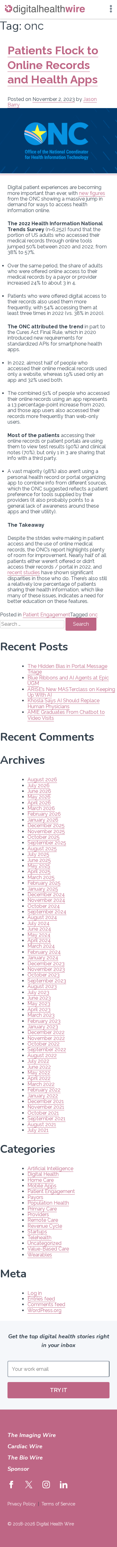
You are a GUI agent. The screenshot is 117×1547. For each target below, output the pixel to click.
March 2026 (41, 808)
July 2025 (38, 854)
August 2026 (42, 780)
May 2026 (39, 797)
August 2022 (42, 1055)
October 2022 (43, 1044)
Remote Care (42, 1220)
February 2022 (44, 1090)
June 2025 (39, 860)
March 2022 (41, 1084)
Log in (34, 1293)
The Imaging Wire (31, 1435)
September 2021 (46, 1119)
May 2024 (39, 935)
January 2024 (42, 958)
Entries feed (41, 1299)
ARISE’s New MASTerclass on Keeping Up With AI (71, 692)
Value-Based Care (48, 1249)
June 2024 (39, 929)
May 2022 (38, 1073)
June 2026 (39, 791)
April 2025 (39, 871)
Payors (35, 1197)
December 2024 (46, 895)
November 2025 (46, 831)
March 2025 (41, 877)
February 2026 (44, 814)
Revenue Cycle (44, 1226)
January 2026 (42, 820)
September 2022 (46, 1049)
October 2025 (43, 837)
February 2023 (44, 1021)
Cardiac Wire (24, 1446)
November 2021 (45, 1107)
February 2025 (44, 883)
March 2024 (41, 946)
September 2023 (46, 981)
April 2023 (39, 1009)
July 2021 (38, 1130)
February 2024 (44, 952)
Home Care (40, 1180)
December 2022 (46, 1032)
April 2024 (39, 940)
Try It (58, 1390)
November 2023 (46, 969)
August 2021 (41, 1124)
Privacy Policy (21, 1503)
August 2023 (42, 986)
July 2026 (38, 785)
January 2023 (42, 1027)
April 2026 (39, 803)
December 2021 (45, 1101)
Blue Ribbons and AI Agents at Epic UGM (68, 680)
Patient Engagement (46, 615)
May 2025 (38, 866)
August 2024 (42, 917)
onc (93, 615)
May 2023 (38, 1004)
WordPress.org (44, 1310)
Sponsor (18, 1469)
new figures (92, 193)
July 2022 (38, 1061)
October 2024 (43, 906)
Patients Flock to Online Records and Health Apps (52, 65)
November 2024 (46, 900)
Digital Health (43, 1174)
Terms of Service (58, 1503)
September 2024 (46, 912)
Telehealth (39, 1238)
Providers (38, 1214)
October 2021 (43, 1113)
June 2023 (39, 998)
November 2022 (46, 1038)
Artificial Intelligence (50, 1168)
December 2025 (46, 825)
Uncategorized (44, 1243)
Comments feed (46, 1304)
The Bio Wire (25, 1457)
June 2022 (39, 1067)
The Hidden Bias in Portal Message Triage (67, 669)
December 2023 (46, 964)
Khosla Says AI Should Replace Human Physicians (63, 703)
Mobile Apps (41, 1186)
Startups (37, 1232)
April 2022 (39, 1078)
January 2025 (42, 889)
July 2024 (38, 923)
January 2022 (42, 1096)
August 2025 (42, 849)
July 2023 (38, 992)
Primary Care (42, 1209)
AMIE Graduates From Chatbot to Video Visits (66, 715)
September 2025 (46, 843)
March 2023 (41, 1015)
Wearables (39, 1255)
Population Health (48, 1203)
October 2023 (43, 975)
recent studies (23, 572)
